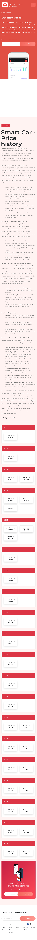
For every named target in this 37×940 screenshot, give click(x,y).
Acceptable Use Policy (25, 928)
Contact (33, 927)
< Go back (6, 125)
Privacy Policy (4, 928)
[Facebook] (28, 924)
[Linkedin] (30, 924)
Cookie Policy (17, 928)
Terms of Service (11, 930)
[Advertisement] (18, 98)
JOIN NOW (25, 894)
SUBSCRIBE (27, 44)
